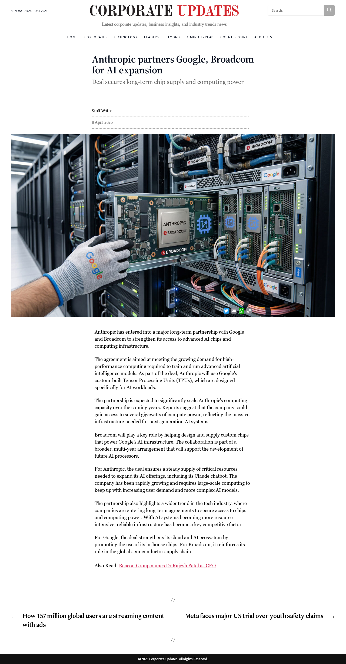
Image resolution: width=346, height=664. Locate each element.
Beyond (173, 37)
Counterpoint (234, 37)
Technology (126, 37)
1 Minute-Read (200, 37)
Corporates (95, 37)
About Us (263, 37)
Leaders (151, 37)
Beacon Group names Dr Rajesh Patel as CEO (167, 565)
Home (72, 37)
